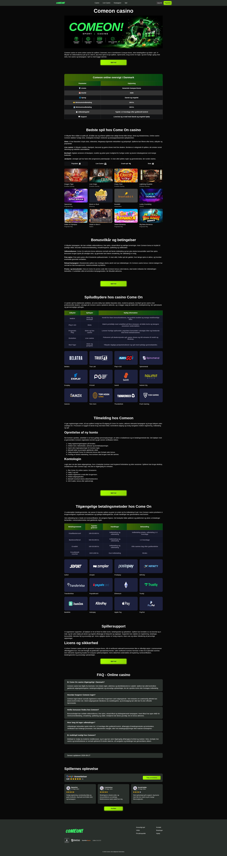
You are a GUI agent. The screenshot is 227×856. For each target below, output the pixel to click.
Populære (74, 163)
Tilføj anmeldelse (151, 777)
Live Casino (100, 163)
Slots (149, 163)
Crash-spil (124, 163)
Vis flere (113, 808)
